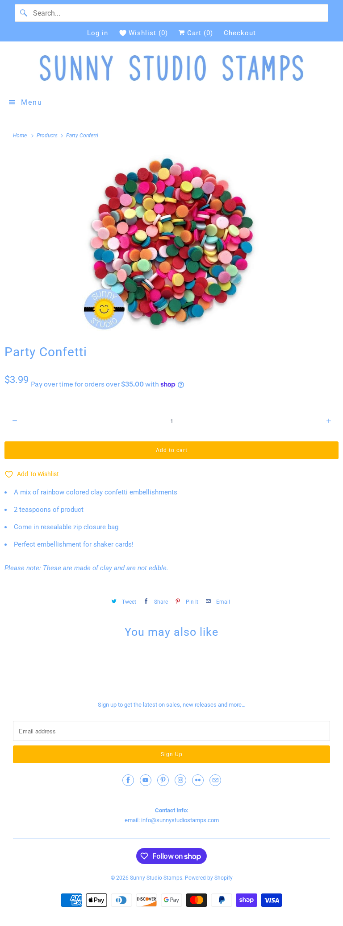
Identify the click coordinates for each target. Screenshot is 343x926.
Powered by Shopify (209, 878)
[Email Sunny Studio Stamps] (215, 780)
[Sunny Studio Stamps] (171, 68)
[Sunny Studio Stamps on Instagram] (180, 780)
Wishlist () (148, 33)
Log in (97, 33)
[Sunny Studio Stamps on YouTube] (145, 780)
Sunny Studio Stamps (156, 878)
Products (48, 135)
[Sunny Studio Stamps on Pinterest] (163, 780)
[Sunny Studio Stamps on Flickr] (198, 780)
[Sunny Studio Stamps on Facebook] (128, 780)
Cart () (199, 33)
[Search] (24, 13)
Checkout (240, 33)
